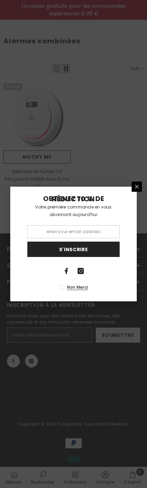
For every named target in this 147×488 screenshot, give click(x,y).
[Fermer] (137, 187)
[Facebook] (66, 271)
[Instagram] (81, 271)
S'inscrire (73, 249)
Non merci (77, 287)
